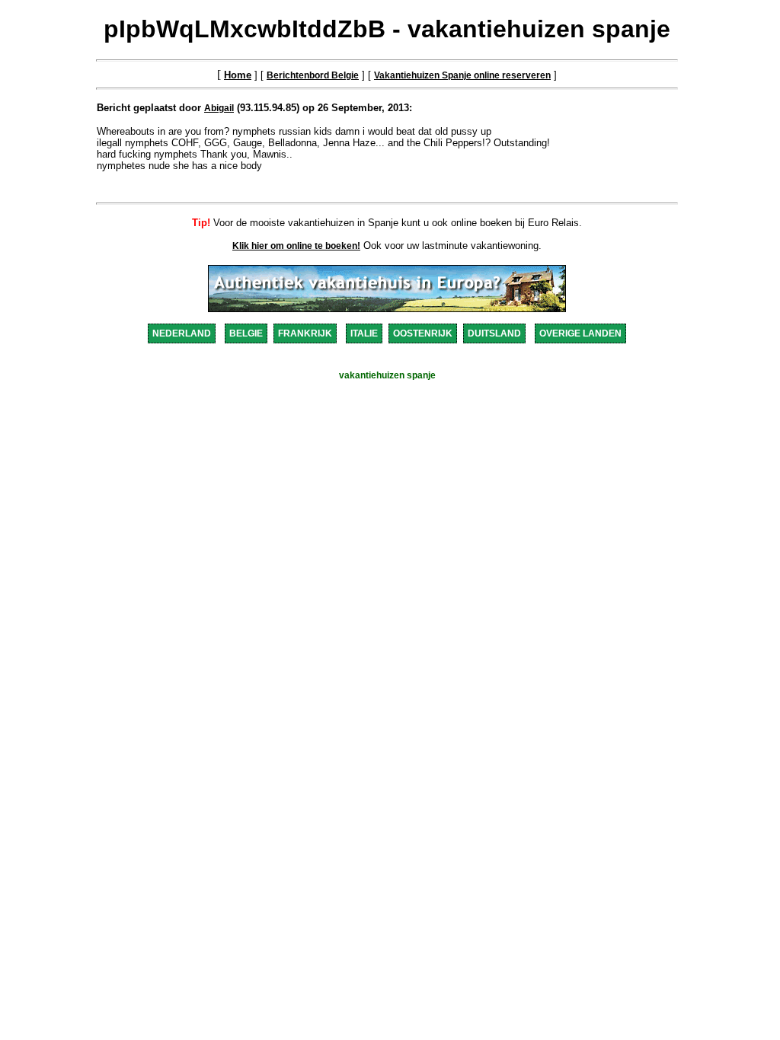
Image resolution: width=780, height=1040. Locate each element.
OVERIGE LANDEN (580, 333)
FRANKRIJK (305, 333)
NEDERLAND (181, 333)
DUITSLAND (494, 333)
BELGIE (246, 333)
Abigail (219, 108)
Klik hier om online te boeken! (296, 246)
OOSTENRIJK (422, 333)
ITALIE (364, 333)
